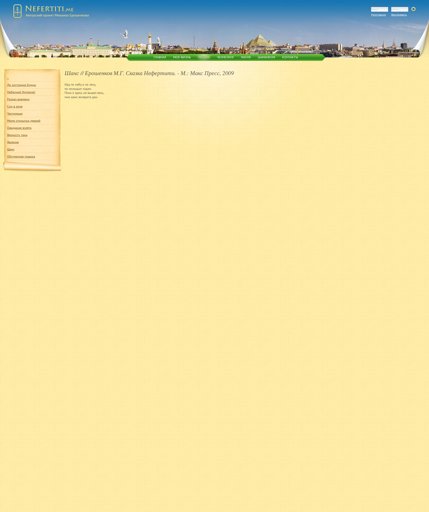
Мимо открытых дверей (23, 120)
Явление (13, 142)
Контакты (290, 57)
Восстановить (399, 14)
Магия (246, 57)
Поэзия (204, 57)
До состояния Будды (21, 85)
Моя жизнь (182, 57)
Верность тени (17, 135)
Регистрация (378, 14)
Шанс (11, 149)
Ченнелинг (225, 57)
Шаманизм (266, 57)
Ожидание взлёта (19, 128)
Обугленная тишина (21, 156)
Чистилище (15, 113)
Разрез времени (18, 99)
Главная (160, 57)
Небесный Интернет (21, 92)
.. (8, 78)
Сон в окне (15, 106)
